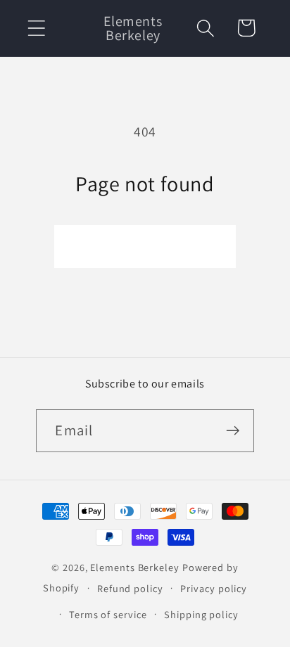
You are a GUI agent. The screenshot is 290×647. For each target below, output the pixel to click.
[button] (36, 28)
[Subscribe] (233, 430)
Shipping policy (201, 614)
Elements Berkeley (134, 567)
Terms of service (108, 614)
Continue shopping (145, 246)
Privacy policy (213, 588)
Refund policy (130, 588)
